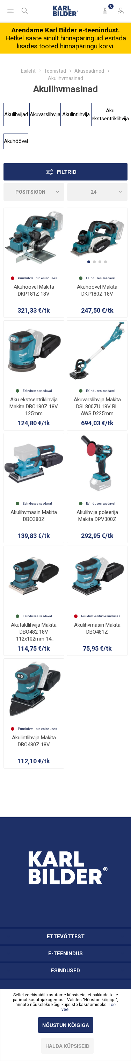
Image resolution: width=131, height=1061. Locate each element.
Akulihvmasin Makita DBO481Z (97, 628)
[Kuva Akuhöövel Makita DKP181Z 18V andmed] (34, 238)
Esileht (28, 71)
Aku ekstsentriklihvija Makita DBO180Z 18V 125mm (33, 406)
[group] (97, 238)
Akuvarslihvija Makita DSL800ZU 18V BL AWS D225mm (97, 406)
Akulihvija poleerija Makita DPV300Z (97, 515)
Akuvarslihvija (45, 114)
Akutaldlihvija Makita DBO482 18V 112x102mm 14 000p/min (34, 632)
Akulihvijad (16, 114)
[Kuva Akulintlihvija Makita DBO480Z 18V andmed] (34, 688)
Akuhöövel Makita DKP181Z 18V (34, 290)
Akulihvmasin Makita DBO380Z (33, 515)
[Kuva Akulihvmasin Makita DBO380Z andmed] (34, 463)
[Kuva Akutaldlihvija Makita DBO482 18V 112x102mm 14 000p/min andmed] (34, 576)
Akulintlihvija (76, 114)
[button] (88, 261)
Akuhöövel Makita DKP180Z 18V (97, 290)
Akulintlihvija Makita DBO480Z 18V (34, 741)
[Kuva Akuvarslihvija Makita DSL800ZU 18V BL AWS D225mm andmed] (97, 350)
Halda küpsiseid (67, 1046)
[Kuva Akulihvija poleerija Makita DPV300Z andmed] (97, 463)
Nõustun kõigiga (65, 1025)
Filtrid (67, 172)
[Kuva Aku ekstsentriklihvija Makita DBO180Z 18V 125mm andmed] (34, 350)
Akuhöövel (16, 141)
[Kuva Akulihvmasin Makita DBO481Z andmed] (97, 576)
